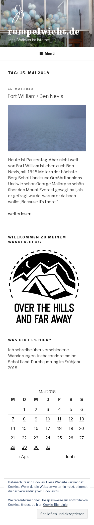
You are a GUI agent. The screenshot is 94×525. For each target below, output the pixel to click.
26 (70, 438)
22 (24, 438)
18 (59, 428)
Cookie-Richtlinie (55, 505)
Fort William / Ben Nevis (35, 96)
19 (71, 428)
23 (36, 438)
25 (59, 438)
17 (48, 428)
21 (13, 438)
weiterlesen (19, 213)
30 (36, 447)
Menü (50, 53)
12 (71, 419)
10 (48, 419)
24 (47, 438)
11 (59, 419)
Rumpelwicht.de (44, 31)
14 (13, 428)
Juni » (70, 456)
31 (48, 447)
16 (36, 428)
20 (81, 428)
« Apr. (24, 456)
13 (81, 419)
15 (24, 428)
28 (13, 447)
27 (81, 438)
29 (24, 447)
